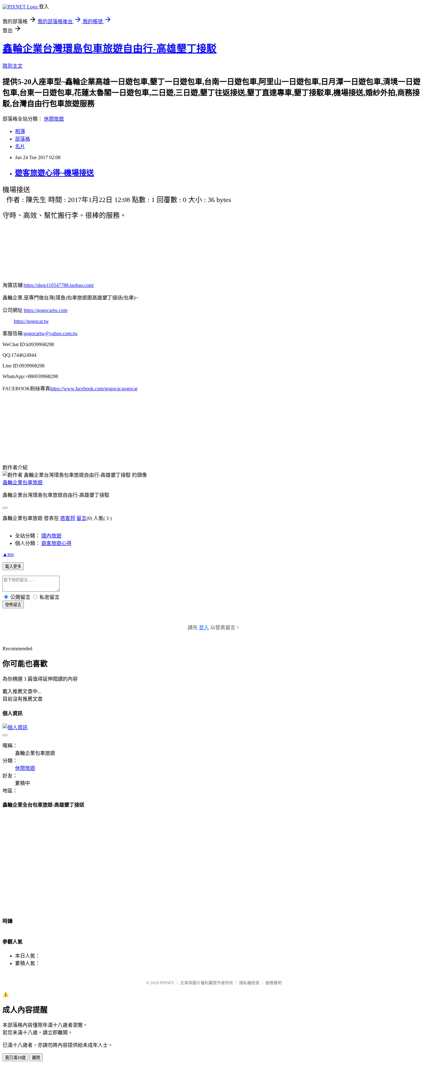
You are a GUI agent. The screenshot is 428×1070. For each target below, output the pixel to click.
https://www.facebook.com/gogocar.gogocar (94, 388)
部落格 (22, 139)
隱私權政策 (249, 982)
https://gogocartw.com (45, 310)
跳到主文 (13, 66)
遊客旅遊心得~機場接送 (54, 173)
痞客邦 (67, 518)
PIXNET (167, 982)
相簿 (20, 131)
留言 (81, 518)
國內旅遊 (51, 535)
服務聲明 (273, 982)
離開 (36, 1057)
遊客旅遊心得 (56, 543)
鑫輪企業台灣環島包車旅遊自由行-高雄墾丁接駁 (110, 48)
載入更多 (13, 566)
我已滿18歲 (15, 1057)
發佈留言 (13, 604)
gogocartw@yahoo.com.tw (51, 333)
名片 (20, 146)
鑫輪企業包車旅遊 (23, 482)
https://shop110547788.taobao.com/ (59, 285)
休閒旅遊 (54, 119)
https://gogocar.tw (31, 321)
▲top (8, 554)
